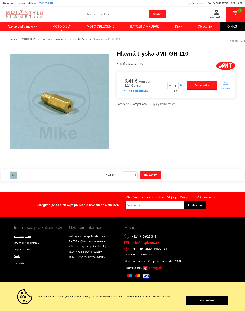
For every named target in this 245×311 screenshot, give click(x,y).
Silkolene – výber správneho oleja (88, 246)
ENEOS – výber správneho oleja (87, 241)
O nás (17, 256)
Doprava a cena (22, 249)
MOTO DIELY (29, 39)
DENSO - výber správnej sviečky (87, 256)
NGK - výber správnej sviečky (85, 251)
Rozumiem (207, 300)
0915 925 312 (46, 3)
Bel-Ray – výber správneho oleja (87, 236)
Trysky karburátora (77, 39)
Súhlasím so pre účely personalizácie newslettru (170, 197)
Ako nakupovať (22, 236)
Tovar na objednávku (51, 39)
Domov (13, 39)
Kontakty (19, 263)
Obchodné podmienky (26, 243)
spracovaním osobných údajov (157, 197)
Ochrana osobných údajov (156, 296)
